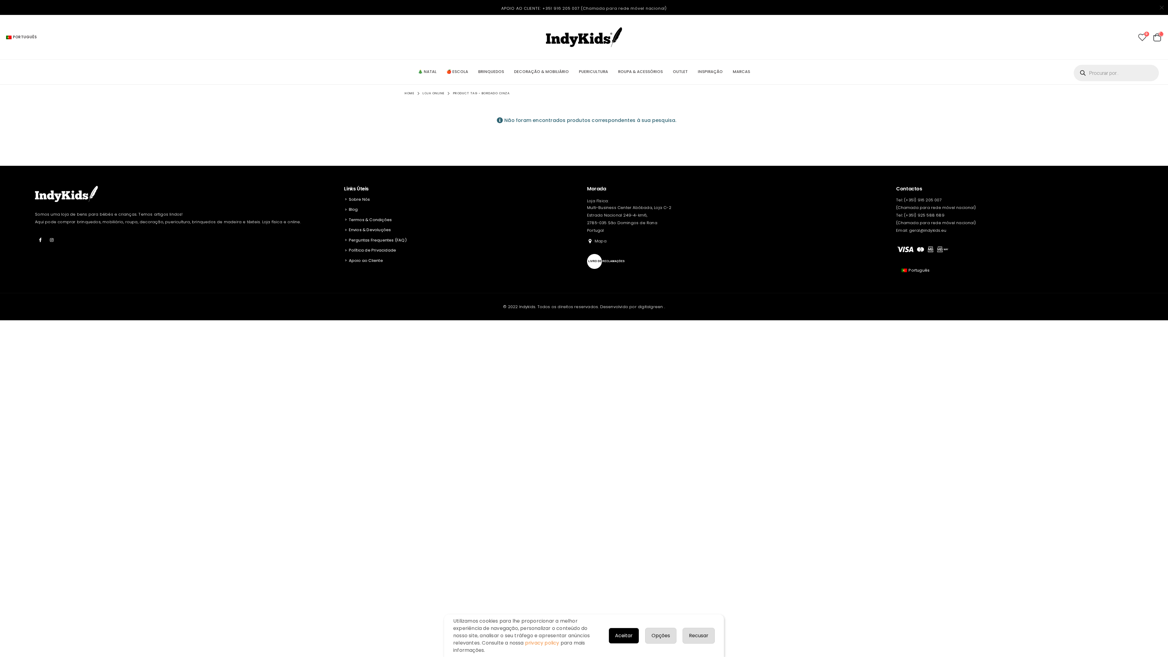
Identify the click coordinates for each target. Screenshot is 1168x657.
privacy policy (542, 642)
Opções (661, 635)
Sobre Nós (359, 199)
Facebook (40, 240)
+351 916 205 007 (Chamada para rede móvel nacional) (604, 8)
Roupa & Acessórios (640, 72)
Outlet (680, 72)
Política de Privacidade (372, 250)
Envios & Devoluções (370, 230)
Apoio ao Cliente (366, 260)
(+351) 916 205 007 (923, 200)
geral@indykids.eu (927, 230)
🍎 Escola (457, 72)
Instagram (51, 240)
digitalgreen (651, 307)
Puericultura (593, 72)
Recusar (698, 635)
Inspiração (710, 72)
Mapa (601, 241)
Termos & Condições (370, 220)
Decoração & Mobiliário (541, 72)
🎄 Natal (427, 72)
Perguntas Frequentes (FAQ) (378, 240)
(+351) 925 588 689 (924, 215)
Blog (353, 209)
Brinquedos (491, 72)
